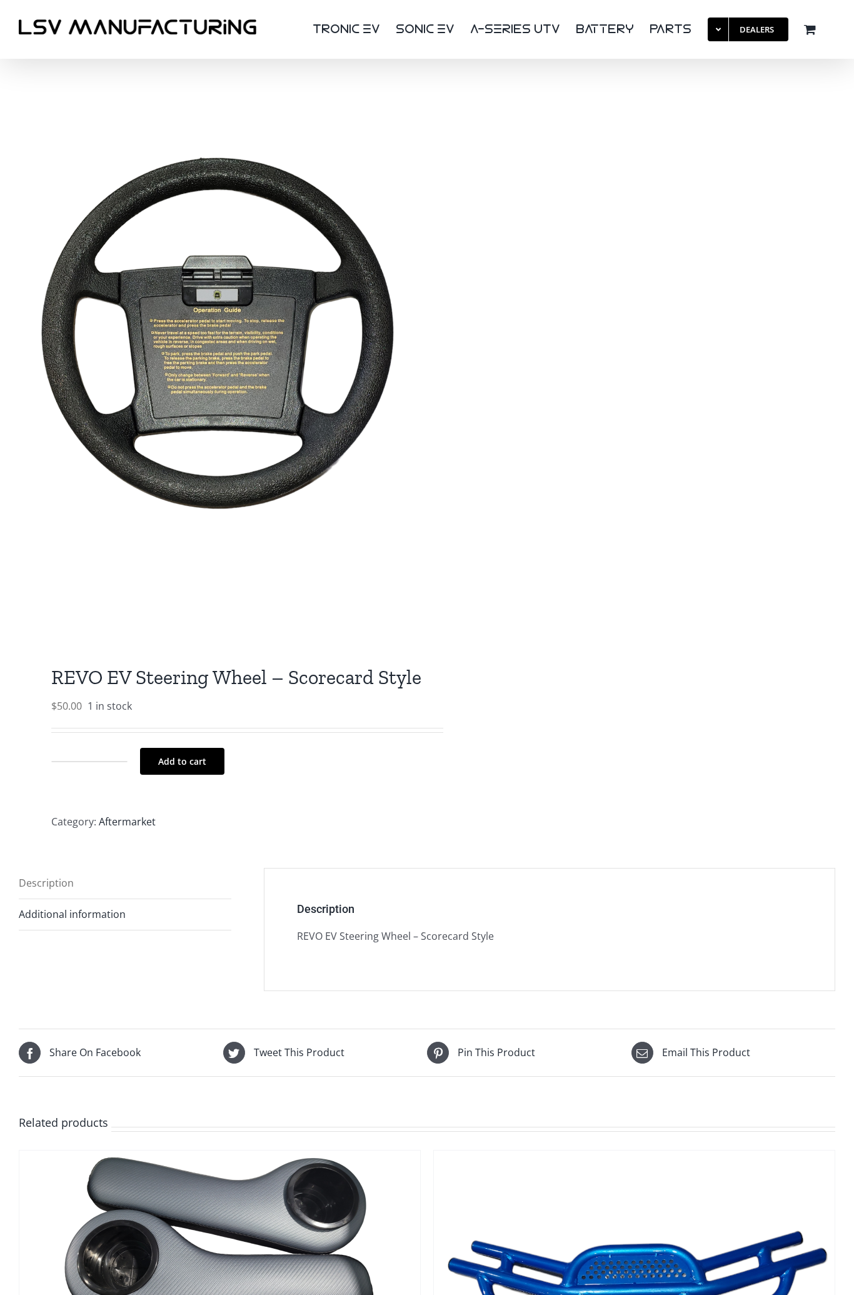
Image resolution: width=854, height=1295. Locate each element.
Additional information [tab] (72, 914)
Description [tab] (46, 883)
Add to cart (182, 761)
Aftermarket (127, 822)
